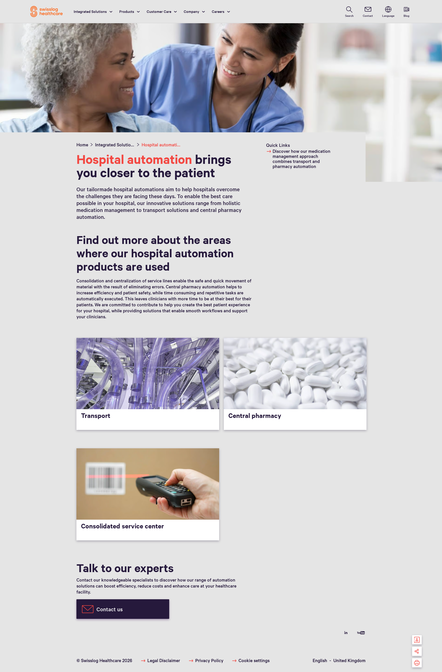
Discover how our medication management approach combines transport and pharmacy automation (301, 158)
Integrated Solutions (90, 11)
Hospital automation (161, 145)
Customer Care (159, 11)
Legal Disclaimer (163, 660)
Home (82, 145)
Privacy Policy (209, 660)
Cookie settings (254, 660)
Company (191, 11)
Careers (218, 11)
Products (126, 11)
